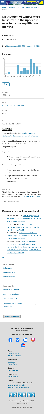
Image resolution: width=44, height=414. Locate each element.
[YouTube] (23, 347)
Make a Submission (12, 317)
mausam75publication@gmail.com (19, 387)
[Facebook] (10, 342)
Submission (7, 268)
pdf (6, 84)
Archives (12, 7)
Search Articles (13, 370)
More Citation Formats (11, 201)
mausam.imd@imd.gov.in (16, 385)
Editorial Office (9, 277)
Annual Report (12, 364)
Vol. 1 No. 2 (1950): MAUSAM (27, 7)
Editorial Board (9, 272)
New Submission (13, 376)
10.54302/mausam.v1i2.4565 (30, 196)
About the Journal (13, 353)
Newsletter (11, 362)
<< (3, 257)
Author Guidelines (10, 298)
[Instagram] (32, 342)
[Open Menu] (2, 2)
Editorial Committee (14, 355)
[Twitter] (17, 342)
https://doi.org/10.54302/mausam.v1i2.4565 (23, 46)
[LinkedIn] (25, 342)
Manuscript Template (11, 290)
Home (4, 7)
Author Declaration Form (12, 294)
